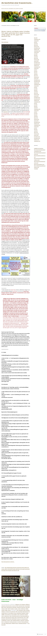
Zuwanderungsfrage (22, 623)
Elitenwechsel (25, 611)
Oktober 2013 (36, 123)
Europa (5, 607)
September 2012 (37, 141)
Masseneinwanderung (24, 616)
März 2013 (36, 132)
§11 (22, 103)
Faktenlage (19, 613)
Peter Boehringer (20, 617)
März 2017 (36, 75)
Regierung (19, 619)
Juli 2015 (35, 103)
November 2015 (37, 98)
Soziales (15, 608)
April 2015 (36, 107)
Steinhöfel (6, 111)
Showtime (12, 608)
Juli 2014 (35, 112)
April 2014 (36, 116)
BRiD (17, 605)
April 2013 (36, 130)
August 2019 (36, 40)
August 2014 (36, 110)
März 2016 (36, 93)
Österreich (14, 605)
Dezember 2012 (37, 136)
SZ (3, 621)
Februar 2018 (36, 59)
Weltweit (13, 623)
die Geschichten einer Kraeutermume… (17, 3)
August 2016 (36, 85)
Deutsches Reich (21, 605)
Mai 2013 (35, 129)
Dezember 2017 (37, 62)
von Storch (19, 621)
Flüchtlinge (23, 613)
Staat (11, 620)
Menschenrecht (9, 617)
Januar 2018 (36, 61)
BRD (16, 611)
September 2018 (37, 51)
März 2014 (36, 117)
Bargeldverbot (13, 611)
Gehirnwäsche (9, 607)
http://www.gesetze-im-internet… (8, 561)
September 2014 (37, 109)
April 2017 (36, 74)
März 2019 (36, 45)
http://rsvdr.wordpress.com (39, 164)
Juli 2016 (35, 87)
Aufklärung (27, 604)
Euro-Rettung (11, 613)
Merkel (13, 617)
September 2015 (37, 101)
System (19, 608)
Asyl (20, 604)
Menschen (23, 607)
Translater (36, 168)
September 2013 (37, 125)
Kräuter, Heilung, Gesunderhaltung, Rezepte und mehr (12, 8)
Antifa (24, 610)
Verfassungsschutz (13, 621)
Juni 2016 (35, 88)
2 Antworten (3, 39)
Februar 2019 (36, 46)
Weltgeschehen (8, 623)
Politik (9, 608)
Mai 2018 (35, 55)
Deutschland (20, 611)
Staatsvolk (22, 620)
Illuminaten (14, 607)
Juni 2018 (35, 53)
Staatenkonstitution (16, 620)
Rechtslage (3, 619)
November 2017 (37, 64)
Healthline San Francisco (38, 148)
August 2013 (36, 126)
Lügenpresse (6, 616)
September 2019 (37, 39)
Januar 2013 (36, 135)
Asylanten (23, 604)
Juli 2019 (35, 42)
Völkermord (23, 608)
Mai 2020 (35, 37)
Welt (4, 623)
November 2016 (37, 81)
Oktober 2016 (36, 82)
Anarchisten (20, 610)
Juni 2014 (35, 113)
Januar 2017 (36, 78)
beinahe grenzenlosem (24, 252)
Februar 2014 (36, 119)
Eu (7, 613)
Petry (25, 617)
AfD (17, 610)
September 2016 (37, 84)
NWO (16, 617)
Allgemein (17, 604)
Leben (10, 616)
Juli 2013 (35, 128)
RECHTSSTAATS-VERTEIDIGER (11, 619)
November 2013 (37, 122)
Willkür (6, 610)
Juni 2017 (35, 71)
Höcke (18, 614)
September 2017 (37, 66)
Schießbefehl (3, 620)
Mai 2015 (35, 106)
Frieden (27, 613)
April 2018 (36, 56)
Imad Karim (22, 614)
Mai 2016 (35, 90)
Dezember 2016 (37, 80)
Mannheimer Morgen (16, 616)
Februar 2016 (36, 94)
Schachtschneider (24, 619)
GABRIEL (3, 614)
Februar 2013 (36, 133)
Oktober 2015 (36, 100)
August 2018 (36, 52)
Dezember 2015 (37, 97)
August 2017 (36, 68)
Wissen (9, 610)
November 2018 (37, 48)
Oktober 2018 (36, 49)
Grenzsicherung (8, 614)
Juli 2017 (35, 69)
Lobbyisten (19, 607)
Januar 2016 (36, 96)
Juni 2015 (35, 104)
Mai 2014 (35, 114)
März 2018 (36, 58)
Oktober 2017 (36, 65)
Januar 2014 (36, 120)
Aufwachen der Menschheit (6, 605)
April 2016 (36, 91)
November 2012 (37, 138)
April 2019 (36, 43)
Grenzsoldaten (14, 614)
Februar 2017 (36, 77)
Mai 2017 (35, 72)
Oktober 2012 (36, 139)
